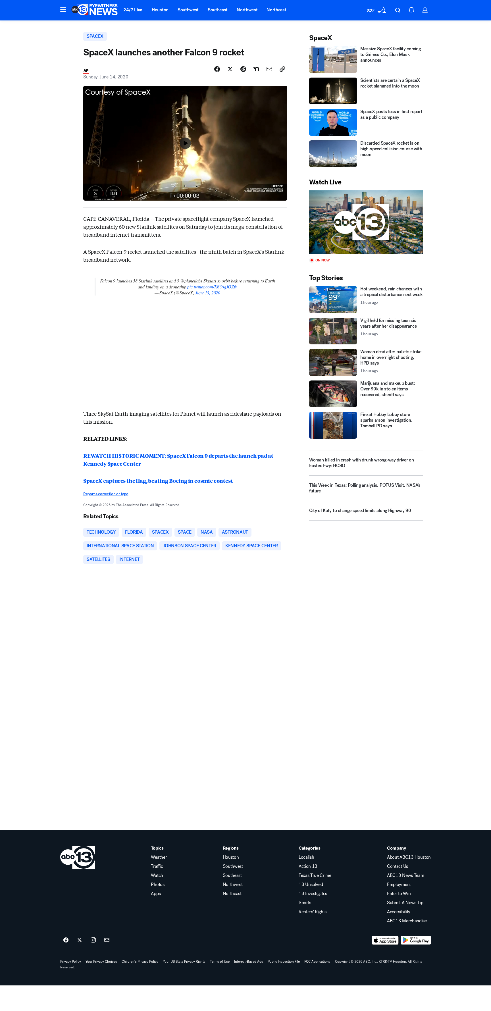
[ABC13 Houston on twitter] (79, 940)
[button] (63, 9)
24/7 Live (132, 10)
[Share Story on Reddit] (243, 69)
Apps (156, 893)
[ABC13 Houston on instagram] (93, 940)
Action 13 (308, 866)
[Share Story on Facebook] (217, 69)
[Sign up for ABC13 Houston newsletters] (107, 940)
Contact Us (397, 866)
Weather (159, 857)
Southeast (218, 10)
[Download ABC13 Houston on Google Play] (416, 940)
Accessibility (398, 912)
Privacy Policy (70, 961)
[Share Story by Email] (269, 69)
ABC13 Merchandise (407, 921)
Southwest (188, 10)
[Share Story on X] (230, 69)
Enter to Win (399, 893)
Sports (305, 902)
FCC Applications (317, 961)
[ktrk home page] (77, 857)
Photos (157, 884)
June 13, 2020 (207, 293)
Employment (399, 884)
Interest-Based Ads (248, 961)
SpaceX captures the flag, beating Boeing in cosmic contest (158, 480)
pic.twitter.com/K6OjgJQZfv (212, 287)
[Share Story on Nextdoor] (256, 69)
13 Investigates (313, 893)
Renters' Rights (312, 912)
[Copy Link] (282, 69)
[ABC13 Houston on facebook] (66, 940)
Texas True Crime (315, 875)
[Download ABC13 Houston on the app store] (385, 940)
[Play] (366, 222)
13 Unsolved (311, 884)
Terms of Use (220, 961)
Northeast (276, 10)
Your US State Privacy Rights (184, 961)
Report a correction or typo (105, 494)
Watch (157, 875)
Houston (160, 10)
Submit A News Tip (405, 902)
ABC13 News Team (405, 875)
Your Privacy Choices (101, 961)
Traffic (157, 866)
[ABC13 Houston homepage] (94, 10)
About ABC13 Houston (409, 857)
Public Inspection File (284, 961)
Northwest (247, 10)
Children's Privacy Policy (140, 961)
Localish (306, 857)
